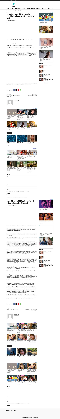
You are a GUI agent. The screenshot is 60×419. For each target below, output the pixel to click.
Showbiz (10, 10)
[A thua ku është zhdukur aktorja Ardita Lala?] (32, 138)
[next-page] (8, 145)
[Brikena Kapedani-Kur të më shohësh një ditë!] (41, 71)
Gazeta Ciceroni (11, 20)
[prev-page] (7, 145)
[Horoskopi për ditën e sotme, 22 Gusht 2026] (11, 138)
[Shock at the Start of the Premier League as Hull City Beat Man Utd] (41, 79)
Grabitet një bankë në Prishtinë (32, 95)
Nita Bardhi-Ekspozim (47, 74)
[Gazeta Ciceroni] (7, 20)
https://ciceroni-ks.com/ (16, 101)
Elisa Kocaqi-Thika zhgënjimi (48, 65)
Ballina (7, 10)
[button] (52, 8)
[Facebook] (52, 0)
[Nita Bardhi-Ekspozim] (41, 75)
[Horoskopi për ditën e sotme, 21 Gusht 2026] (22, 138)
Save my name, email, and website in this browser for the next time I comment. (19, 191)
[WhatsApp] (20, 90)
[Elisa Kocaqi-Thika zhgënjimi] (41, 66)
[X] (16, 90)
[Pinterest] (18, 90)
